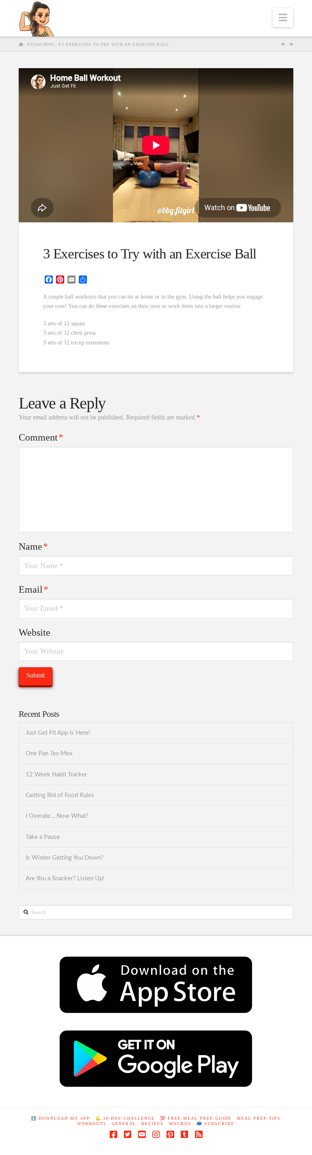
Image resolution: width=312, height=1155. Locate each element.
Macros (180, 1123)
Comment (41, 437)
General (124, 1123)
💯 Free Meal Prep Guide (196, 1118)
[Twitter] (127, 1134)
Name (33, 546)
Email (33, 589)
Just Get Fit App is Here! (58, 733)
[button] (283, 17)
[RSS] (198, 1134)
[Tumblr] (184, 1134)
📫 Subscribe (215, 1123)
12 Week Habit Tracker (56, 775)
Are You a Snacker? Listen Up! (65, 878)
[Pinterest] (170, 1134)
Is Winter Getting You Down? (65, 858)
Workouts (91, 1123)
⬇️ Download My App (60, 1118)
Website (34, 632)
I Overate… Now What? (57, 816)
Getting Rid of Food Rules (60, 795)
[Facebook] (113, 1134)
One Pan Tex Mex (49, 754)
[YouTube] (141, 1134)
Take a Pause (43, 837)
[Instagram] (156, 1134)
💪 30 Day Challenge (125, 1118)
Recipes (152, 1123)
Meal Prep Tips (259, 1118)
